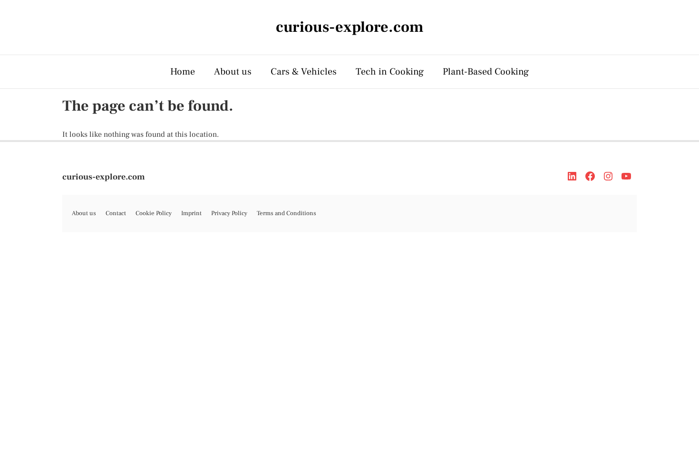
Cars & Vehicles (304, 72)
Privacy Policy (229, 213)
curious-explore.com (103, 176)
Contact (116, 213)
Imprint (191, 213)
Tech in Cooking (390, 72)
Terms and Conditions (286, 213)
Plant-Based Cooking (486, 72)
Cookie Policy (154, 213)
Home (182, 72)
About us (233, 72)
